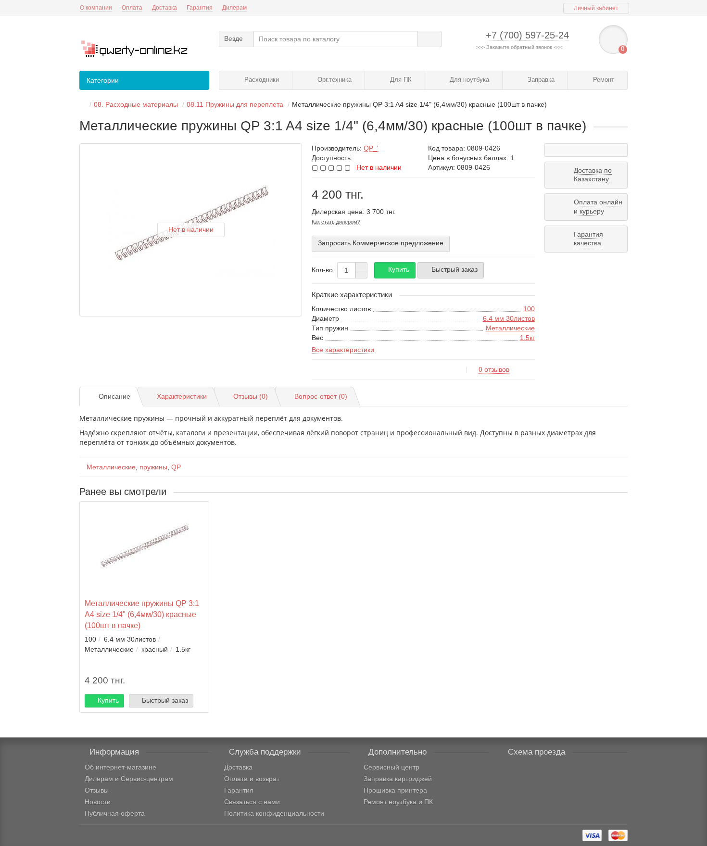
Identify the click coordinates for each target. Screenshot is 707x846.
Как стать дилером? (336, 222)
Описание (114, 396)
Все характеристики (343, 350)
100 (529, 309)
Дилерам (234, 7)
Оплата (132, 7)
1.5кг (527, 337)
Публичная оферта (115, 813)
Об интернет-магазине (120, 767)
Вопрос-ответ (320, 396)
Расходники (260, 79)
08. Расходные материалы (136, 104)
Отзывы (97, 790)
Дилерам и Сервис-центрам (129, 779)
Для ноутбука (468, 79)
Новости (98, 802)
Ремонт (602, 79)
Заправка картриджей (398, 779)
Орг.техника (334, 79)
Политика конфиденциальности (274, 813)
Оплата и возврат (251, 779)
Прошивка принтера (395, 790)
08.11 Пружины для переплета (235, 104)
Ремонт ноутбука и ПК (398, 802)
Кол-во (322, 270)
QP (176, 467)
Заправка (540, 79)
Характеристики (182, 396)
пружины (153, 467)
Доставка (164, 7)
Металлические (510, 328)
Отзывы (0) (250, 396)
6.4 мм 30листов (509, 318)
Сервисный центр (391, 767)
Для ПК (400, 79)
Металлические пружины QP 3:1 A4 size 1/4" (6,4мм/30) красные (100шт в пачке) (142, 614)
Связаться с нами (252, 802)
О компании (96, 7)
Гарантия (200, 7)
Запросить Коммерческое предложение (380, 243)
